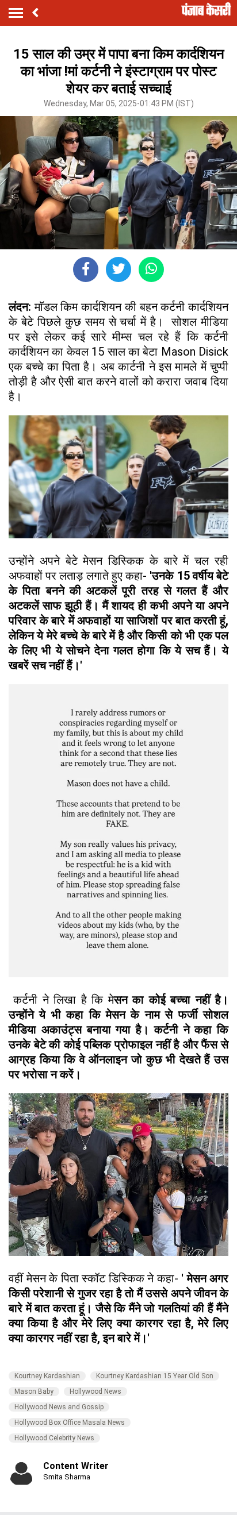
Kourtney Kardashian (47, 1376)
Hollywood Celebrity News (54, 1438)
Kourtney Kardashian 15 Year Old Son (154, 1376)
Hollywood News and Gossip (59, 1407)
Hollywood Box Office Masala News (69, 1422)
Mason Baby (33, 1391)
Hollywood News (95, 1391)
